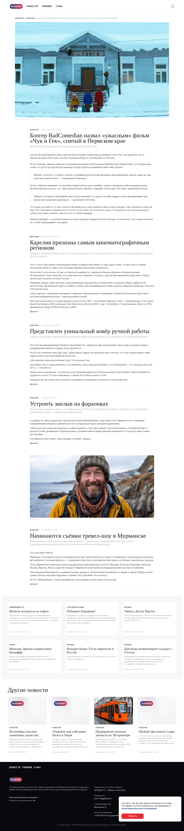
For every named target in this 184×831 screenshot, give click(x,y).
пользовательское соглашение (139, 808)
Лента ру (34, 312)
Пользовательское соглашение (23, 797)
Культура (30, 18)
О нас (59, 6)
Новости (32, 6)
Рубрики (47, 6)
